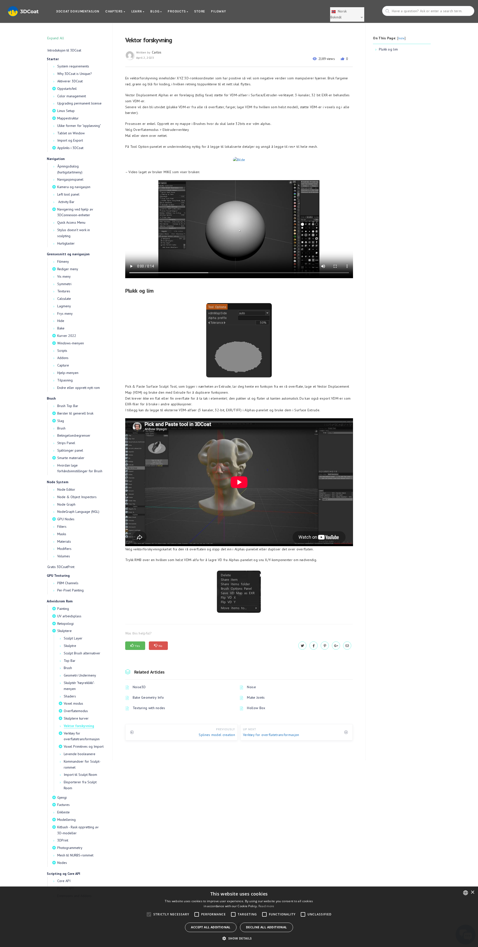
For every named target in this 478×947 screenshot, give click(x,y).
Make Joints (256, 697)
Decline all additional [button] (266, 927)
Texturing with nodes (149, 708)
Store (199, 11)
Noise (251, 687)
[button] (239, 938)
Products (177, 11)
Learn (137, 11)
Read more (266, 906)
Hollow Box (256, 708)
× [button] (472, 892)
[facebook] (313, 645)
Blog (155, 11)
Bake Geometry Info (148, 697)
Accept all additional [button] (210, 927)
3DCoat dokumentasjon (77, 11)
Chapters (114, 11)
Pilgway (218, 11)
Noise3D (139, 687)
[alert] (239, 917)
